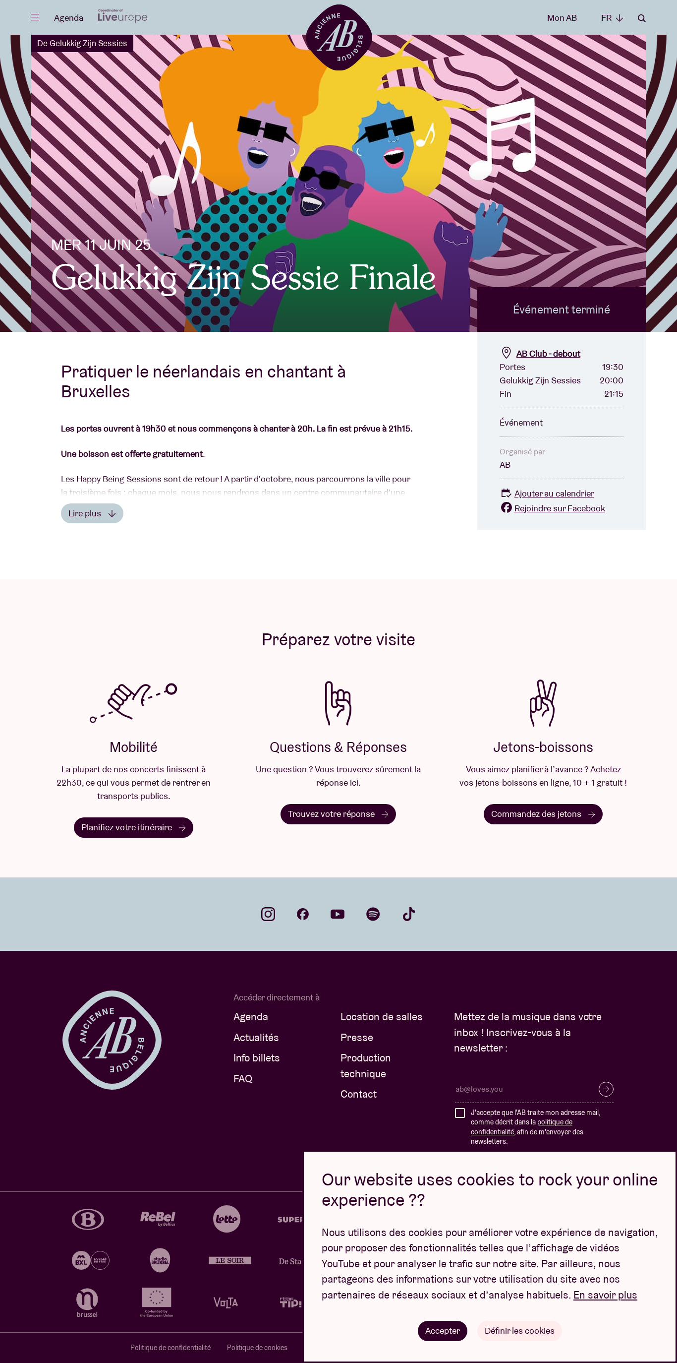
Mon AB (562, 17)
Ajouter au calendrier (554, 493)
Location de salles (381, 1016)
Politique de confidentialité (170, 1347)
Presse (356, 1037)
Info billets (256, 1057)
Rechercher (642, 18)
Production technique (365, 1065)
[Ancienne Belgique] (338, 36)
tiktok (409, 914)
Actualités (256, 1037)
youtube (337, 914)
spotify (373, 914)
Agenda (68, 17)
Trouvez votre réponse (332, 813)
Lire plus (85, 513)
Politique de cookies (257, 1347)
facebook (303, 914)
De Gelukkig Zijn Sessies (82, 43)
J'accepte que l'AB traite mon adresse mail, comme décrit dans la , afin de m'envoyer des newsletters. (535, 1127)
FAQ (242, 1078)
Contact (358, 1094)
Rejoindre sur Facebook (559, 508)
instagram (268, 914)
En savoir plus (605, 1294)
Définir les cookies (520, 1330)
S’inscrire (606, 1089)
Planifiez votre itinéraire (127, 827)
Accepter (442, 1330)
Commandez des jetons (537, 813)
